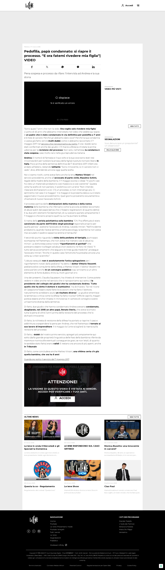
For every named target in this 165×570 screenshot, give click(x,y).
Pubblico (54, 541)
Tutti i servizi (55, 532)
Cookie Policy (131, 565)
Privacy (119, 565)
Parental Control (75, 565)
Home (53, 521)
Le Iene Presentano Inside (61, 527)
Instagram (39, 531)
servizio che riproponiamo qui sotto (59, 144)
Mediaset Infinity (57, 545)
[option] (61, 531)
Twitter (34, 531)
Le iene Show (71, 486)
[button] (82, 5)
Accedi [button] (129, 5)
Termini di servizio (35, 565)
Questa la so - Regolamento (39, 486)
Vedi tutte (134, 417)
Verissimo (123, 532)
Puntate (53, 524)
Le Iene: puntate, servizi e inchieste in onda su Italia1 (29, 5)
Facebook (29, 531)
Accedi (65, 398)
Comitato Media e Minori (55, 565)
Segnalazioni (55, 538)
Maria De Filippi (125, 529)
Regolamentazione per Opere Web (99, 565)
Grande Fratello (125, 521)
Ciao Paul (109, 486)
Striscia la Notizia (126, 527)
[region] (82, 27)
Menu (138, 5)
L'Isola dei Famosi (126, 524)
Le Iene (53, 535)
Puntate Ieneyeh (57, 529)
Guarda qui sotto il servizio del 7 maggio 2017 (46, 359)
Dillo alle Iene (113, 150)
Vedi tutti (134, 126)
